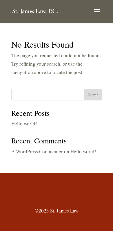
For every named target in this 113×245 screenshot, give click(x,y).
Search (93, 95)
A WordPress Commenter (37, 151)
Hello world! (24, 123)
